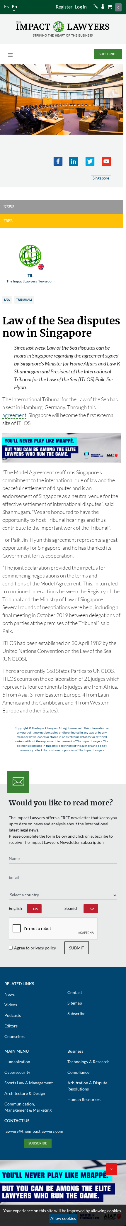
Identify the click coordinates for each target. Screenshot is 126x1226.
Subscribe (108, 54)
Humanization (17, 1061)
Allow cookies (63, 1218)
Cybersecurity (17, 1072)
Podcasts (12, 1015)
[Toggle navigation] (10, 55)
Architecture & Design (24, 1093)
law (7, 299)
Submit (76, 947)
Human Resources (84, 1099)
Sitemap (74, 1002)
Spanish (71, 908)
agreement (14, 415)
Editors (11, 1025)
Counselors (14, 1036)
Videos (10, 1004)
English (15, 908)
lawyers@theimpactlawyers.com (33, 1131)
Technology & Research (88, 1061)
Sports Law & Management (28, 1082)
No (35, 909)
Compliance (78, 1072)
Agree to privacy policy (35, 947)
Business (75, 1051)
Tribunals (24, 299)
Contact (74, 992)
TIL (30, 278)
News (9, 994)
